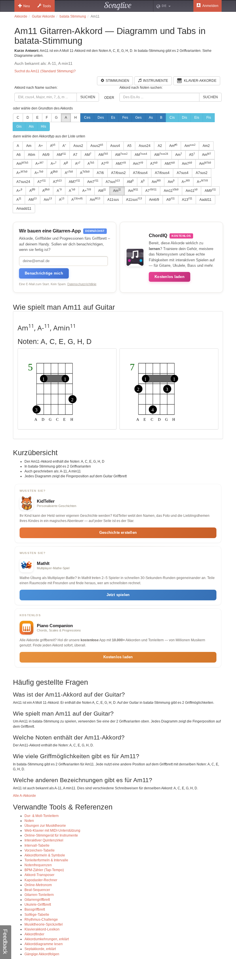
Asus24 (145, 146)
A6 (18, 155)
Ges (138, 118)
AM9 (210, 190)
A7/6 (100, 173)
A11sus (113, 200)
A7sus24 (23, 182)
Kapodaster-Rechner (40, 880)
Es (113, 118)
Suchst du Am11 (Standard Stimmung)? (45, 71)
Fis (208, 118)
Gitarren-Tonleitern (39, 895)
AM (61, 154)
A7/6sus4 (140, 173)
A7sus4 (183, 173)
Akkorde (20, 16)
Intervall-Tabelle (37, 845)
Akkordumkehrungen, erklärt (46, 939)
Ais (31, 126)
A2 (160, 146)
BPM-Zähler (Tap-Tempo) (44, 870)
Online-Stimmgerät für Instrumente (51, 835)
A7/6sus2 (118, 173)
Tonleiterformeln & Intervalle (46, 860)
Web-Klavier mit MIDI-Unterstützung (52, 831)
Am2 (206, 146)
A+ (41, 146)
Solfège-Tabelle (36, 915)
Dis (184, 118)
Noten (29, 821)
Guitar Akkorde (43, 16)
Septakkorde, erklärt (40, 949)
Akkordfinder (34, 934)
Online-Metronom (38, 885)
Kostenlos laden (169, 277)
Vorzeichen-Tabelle (39, 850)
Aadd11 (205, 200)
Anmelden (210, 6)
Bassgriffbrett (34, 909)
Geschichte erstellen (118, 532)
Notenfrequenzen (38, 865)
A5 (129, 146)
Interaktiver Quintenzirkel (43, 840)
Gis (19, 126)
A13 (187, 199)
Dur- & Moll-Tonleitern (41, 816)
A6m (31, 155)
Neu (26, 6)
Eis (196, 118)
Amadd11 (23, 209)
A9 (170, 199)
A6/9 (46, 155)
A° (64, 146)
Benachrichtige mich (44, 273)
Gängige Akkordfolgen (41, 954)
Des (101, 118)
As (151, 118)
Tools (47, 6)
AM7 (121, 163)
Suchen (87, 97)
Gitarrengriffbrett (37, 900)
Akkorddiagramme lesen (43, 944)
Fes (125, 118)
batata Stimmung (73, 16)
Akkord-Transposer (39, 875)
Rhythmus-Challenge (41, 920)
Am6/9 (154, 200)
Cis (172, 118)
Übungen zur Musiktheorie (45, 826)
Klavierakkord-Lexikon (42, 929)
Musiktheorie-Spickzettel (43, 924)
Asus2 (78, 146)
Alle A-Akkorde (24, 796)
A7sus (113, 181)
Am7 (138, 163)
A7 (75, 155)
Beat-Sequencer (37, 890)
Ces (87, 118)
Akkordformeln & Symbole (44, 855)
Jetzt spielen (118, 595)
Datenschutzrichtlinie (81, 284)
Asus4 (115, 146)
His (43, 126)
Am (28, 146)
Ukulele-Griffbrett (37, 905)
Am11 (171, 190)
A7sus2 (202, 173)
